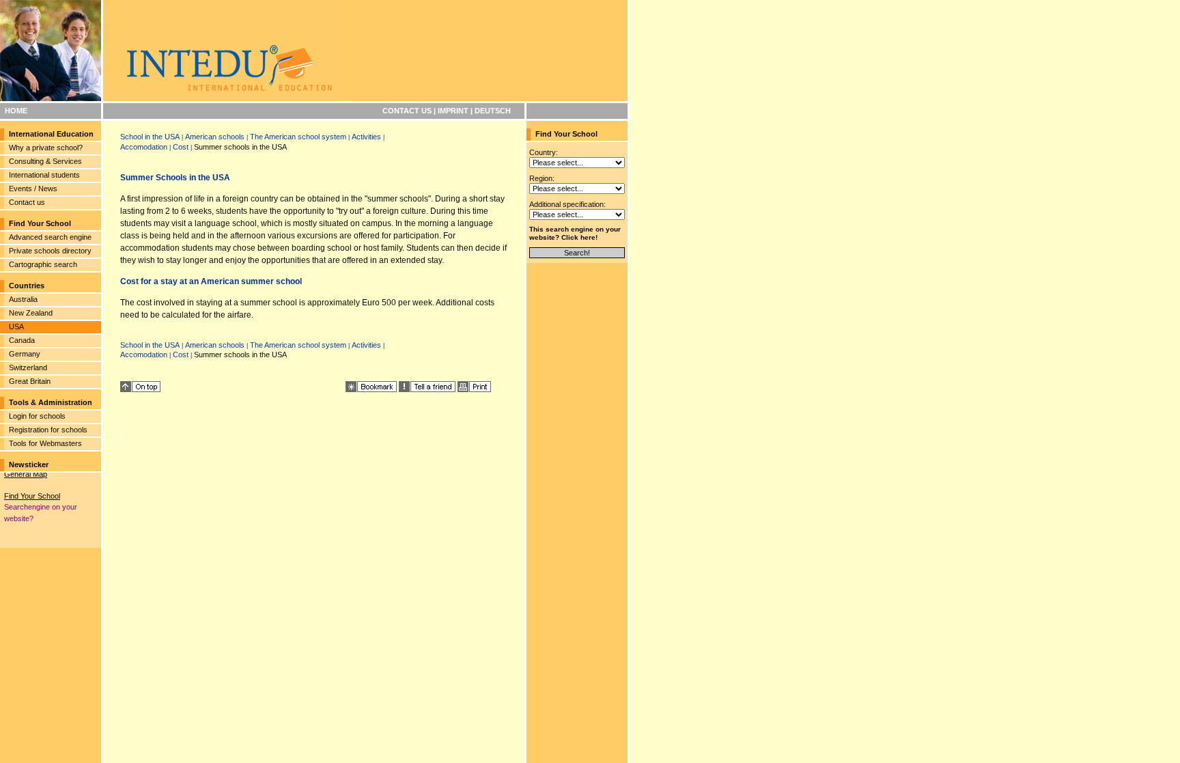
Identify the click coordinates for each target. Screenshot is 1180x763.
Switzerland (28, 367)
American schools (214, 137)
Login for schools (37, 416)
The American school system (298, 137)
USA (16, 326)
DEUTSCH (493, 111)
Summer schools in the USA (240, 147)
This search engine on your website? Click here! (575, 233)
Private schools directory (50, 251)
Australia (23, 299)
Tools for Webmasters (45, 443)
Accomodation (143, 147)
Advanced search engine (50, 237)
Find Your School (32, 492)
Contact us (27, 202)
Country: (543, 152)
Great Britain (30, 381)
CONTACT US (407, 111)
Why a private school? (46, 147)
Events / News (33, 188)
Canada (22, 340)
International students (44, 175)
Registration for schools (48, 430)
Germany (24, 354)
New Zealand (31, 313)
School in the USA (150, 137)
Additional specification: (567, 204)
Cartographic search (43, 264)
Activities (366, 137)
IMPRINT (453, 111)
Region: (541, 178)
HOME (16, 111)
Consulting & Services (45, 161)
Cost (180, 147)
